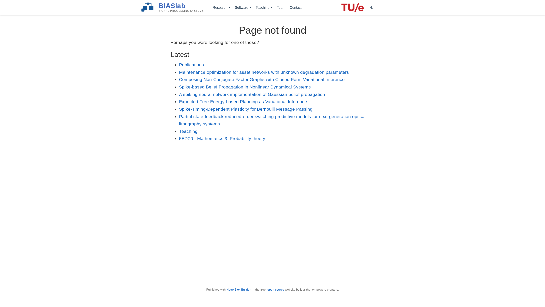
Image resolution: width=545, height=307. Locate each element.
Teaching (188, 131)
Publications (191, 64)
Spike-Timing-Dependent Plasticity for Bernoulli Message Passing (246, 109)
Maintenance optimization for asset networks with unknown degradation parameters (264, 72)
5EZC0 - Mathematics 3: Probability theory (222, 138)
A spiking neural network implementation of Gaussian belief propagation (252, 94)
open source (275, 289)
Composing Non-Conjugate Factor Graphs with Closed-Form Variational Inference (262, 79)
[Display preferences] (371, 8)
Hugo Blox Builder (239, 289)
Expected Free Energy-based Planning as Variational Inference (243, 101)
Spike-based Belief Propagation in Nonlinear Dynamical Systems (245, 86)
